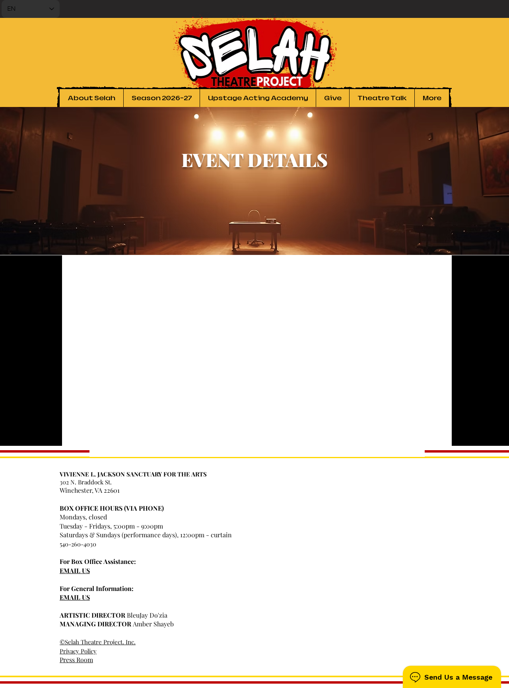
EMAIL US (75, 570)
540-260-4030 (78, 544)
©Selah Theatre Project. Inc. (98, 642)
